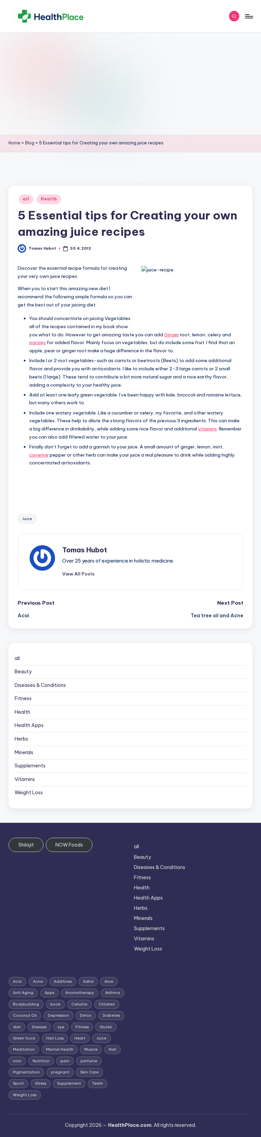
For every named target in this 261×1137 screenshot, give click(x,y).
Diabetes (111, 1015)
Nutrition (41, 1061)
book (55, 1004)
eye (60, 1027)
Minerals (24, 752)
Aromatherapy (79, 992)
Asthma (112, 992)
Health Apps (29, 725)
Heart (79, 1038)
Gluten (106, 1027)
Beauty (23, 672)
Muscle (91, 1049)
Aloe (108, 981)
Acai (17, 981)
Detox (85, 1015)
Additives (63, 981)
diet (17, 1027)
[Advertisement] (130, 83)
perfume (89, 1061)
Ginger (171, 335)
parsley (37, 342)
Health (49, 198)
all (26, 198)
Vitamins (25, 779)
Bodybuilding (26, 1004)
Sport (18, 1083)
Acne (38, 981)
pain (64, 1061)
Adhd (88, 981)
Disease (39, 1027)
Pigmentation (26, 1072)
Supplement (69, 1083)
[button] (78, 574)
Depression (58, 1015)
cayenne (39, 455)
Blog (29, 142)
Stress (40, 1083)
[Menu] (248, 16)
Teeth (97, 1083)
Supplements (30, 766)
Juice (27, 518)
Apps (49, 992)
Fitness (23, 698)
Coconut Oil (25, 1015)
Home (14, 142)
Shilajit (26, 845)
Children (107, 1004)
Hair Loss (55, 1038)
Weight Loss (29, 792)
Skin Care (89, 1072)
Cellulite (79, 1004)
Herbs (21, 739)
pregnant (60, 1072)
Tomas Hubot (84, 550)
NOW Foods (69, 845)
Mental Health (59, 1049)
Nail (112, 1049)
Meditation (24, 1049)
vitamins (207, 429)
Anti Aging (23, 992)
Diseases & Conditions (40, 685)
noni (17, 1061)
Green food (24, 1038)
